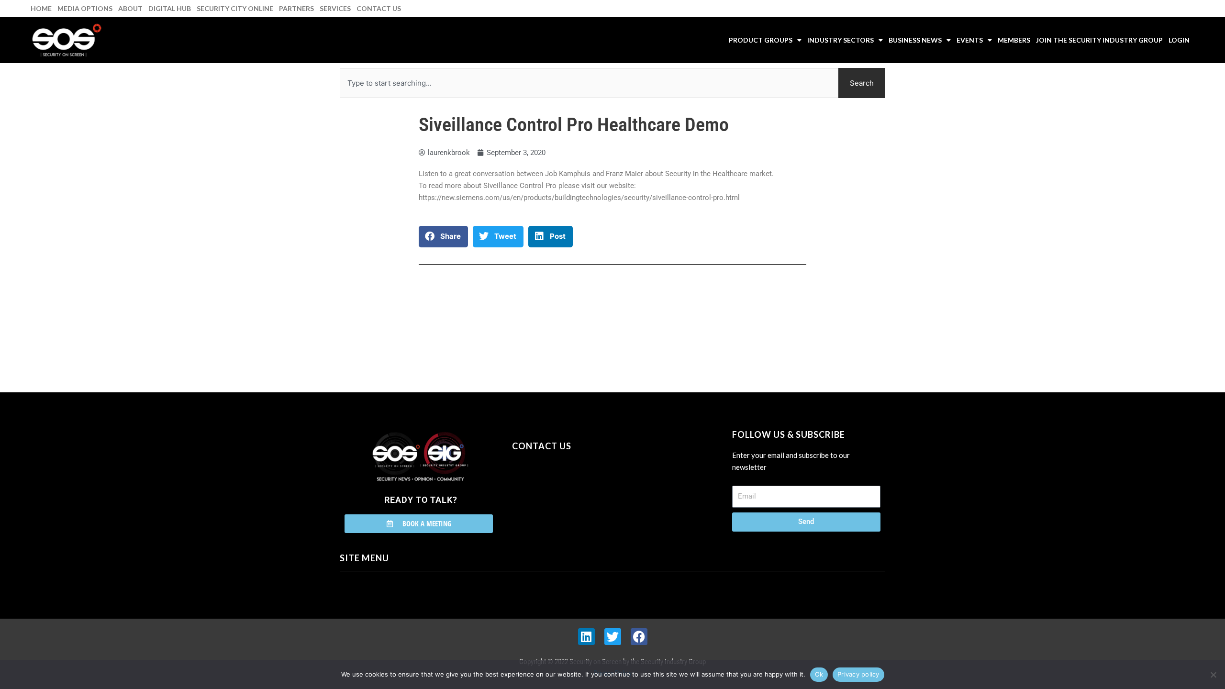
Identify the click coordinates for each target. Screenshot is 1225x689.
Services (335, 8)
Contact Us (378, 8)
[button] (443, 236)
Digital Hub (169, 8)
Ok (819, 674)
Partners (296, 8)
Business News (915, 40)
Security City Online (235, 8)
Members (1014, 40)
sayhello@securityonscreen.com (573, 489)
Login (1179, 40)
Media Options (84, 8)
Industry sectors (840, 40)
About (130, 8)
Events (970, 40)
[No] (1213, 674)
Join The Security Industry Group (1099, 40)
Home (41, 8)
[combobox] (589, 83)
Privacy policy (858, 674)
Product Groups (760, 40)
